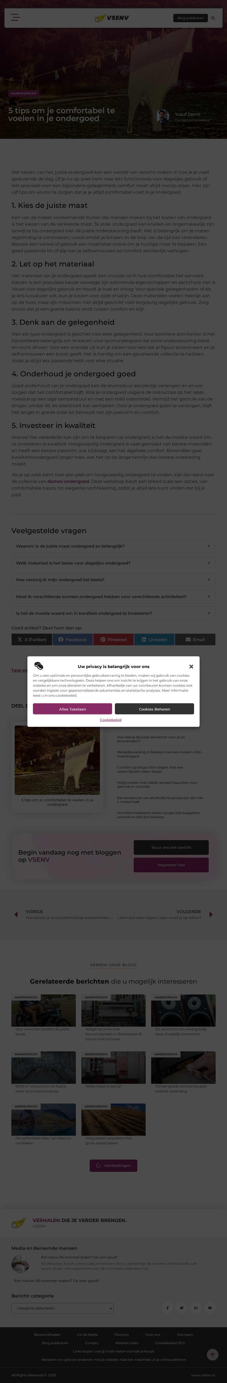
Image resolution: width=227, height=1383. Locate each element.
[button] (191, 666)
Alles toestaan (72, 709)
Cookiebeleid (111, 720)
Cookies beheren (154, 709)
